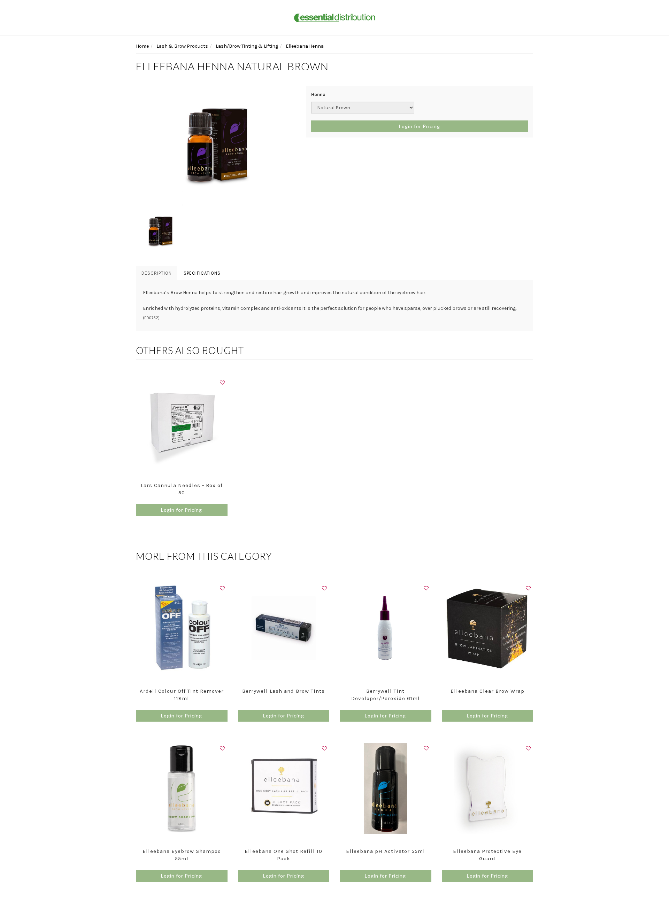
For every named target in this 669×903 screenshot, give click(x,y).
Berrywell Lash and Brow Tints (283, 691)
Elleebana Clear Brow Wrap (487, 691)
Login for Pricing (419, 126)
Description (156, 273)
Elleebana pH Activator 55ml (385, 851)
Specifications (202, 273)
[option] (215, 147)
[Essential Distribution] (334, 17)
